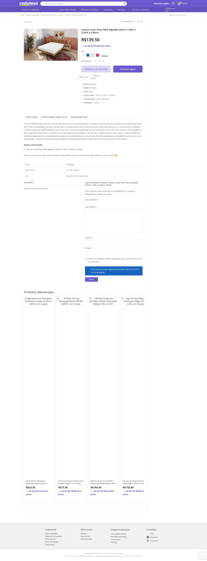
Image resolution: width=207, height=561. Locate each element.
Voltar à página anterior (177, 15)
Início (22, 15)
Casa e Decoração (32, 15)
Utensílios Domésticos (89, 9)
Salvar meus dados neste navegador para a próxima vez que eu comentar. (114, 260)
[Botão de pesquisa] (125, 4)
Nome (88, 237)
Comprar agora (128, 69)
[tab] (31, 117)
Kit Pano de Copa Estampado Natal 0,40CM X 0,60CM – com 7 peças (70, 482)
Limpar (105, 55)
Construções (108, 9)
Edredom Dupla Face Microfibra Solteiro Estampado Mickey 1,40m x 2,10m (103, 483)
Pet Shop (121, 9)
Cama (60, 15)
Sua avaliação (92, 199)
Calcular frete (95, 77)
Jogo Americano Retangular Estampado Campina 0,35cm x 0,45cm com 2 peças (36, 483)
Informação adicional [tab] (54, 117)
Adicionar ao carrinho (96, 69)
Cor (83, 51)
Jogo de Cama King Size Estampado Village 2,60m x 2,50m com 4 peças (135, 482)
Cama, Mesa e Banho (67, 9)
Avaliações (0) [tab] (79, 117)
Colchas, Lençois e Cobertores (76, 15)
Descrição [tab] (32, 117)
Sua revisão (91, 206)
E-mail (88, 248)
